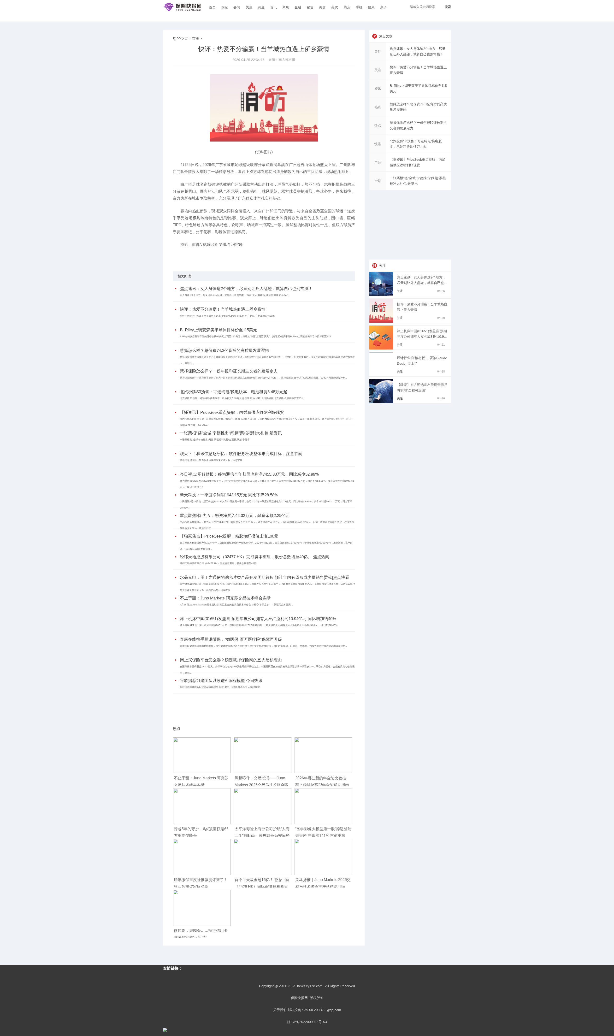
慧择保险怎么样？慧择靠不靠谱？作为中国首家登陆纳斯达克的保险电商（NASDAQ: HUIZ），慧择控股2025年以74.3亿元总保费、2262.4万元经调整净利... (264, 377)
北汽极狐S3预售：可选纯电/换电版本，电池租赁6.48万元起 (233, 392)
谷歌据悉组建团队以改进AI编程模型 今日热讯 (221, 680)
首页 (212, 7)
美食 (322, 7)
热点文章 (385, 36)
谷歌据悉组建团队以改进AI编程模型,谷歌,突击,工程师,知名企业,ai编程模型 (220, 687)
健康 (371, 7)
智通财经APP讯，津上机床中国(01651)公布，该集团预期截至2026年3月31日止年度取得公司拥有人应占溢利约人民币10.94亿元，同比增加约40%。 (260, 625)
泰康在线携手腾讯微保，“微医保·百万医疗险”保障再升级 (231, 639)
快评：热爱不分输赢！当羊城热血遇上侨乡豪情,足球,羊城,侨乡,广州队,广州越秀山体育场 (227, 315)
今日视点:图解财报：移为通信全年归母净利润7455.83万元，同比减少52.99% (249, 474)
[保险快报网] (182, 7)
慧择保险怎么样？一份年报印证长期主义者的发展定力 (229, 371)
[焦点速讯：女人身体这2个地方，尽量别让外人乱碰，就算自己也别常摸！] (382, 294)
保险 (224, 7)
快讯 (377, 144)
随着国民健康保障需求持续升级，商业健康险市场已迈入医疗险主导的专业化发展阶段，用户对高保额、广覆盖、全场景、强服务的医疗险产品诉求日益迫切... (264, 646)
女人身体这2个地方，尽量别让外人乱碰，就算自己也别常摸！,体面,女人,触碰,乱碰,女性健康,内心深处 (234, 295)
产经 (377, 162)
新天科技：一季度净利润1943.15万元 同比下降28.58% (229, 495)
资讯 (273, 7)
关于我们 (280, 1010)
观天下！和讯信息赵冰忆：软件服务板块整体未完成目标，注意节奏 (241, 453)
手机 (359, 7)
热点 (377, 107)
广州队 (216, 257)
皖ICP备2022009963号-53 (307, 1022)
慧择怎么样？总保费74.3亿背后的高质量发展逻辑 (224, 350)
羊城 (202, 257)
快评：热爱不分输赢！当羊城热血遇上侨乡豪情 (223, 309)
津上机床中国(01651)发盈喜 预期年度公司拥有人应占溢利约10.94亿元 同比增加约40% (258, 618)
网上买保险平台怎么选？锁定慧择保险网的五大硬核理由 (231, 660)
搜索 (448, 7)
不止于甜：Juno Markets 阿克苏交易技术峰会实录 (225, 598)
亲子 (383, 7)
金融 (298, 7)
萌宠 (346, 7)
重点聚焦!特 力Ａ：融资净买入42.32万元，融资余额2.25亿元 (234, 515)
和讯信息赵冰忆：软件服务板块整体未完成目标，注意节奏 (211, 460)
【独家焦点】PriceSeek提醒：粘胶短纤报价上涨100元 (229, 536)
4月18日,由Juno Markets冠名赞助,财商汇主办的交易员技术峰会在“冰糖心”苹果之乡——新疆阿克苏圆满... (236, 604)
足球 (195, 257)
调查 (261, 7)
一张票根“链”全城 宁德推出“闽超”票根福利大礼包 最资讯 (231, 433)
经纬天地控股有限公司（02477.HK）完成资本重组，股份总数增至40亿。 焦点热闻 (254, 557)
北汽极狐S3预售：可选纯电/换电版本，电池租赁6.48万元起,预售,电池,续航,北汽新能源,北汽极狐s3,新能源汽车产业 (242, 398)
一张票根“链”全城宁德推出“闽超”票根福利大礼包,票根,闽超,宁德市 (215, 439)
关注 (249, 7)
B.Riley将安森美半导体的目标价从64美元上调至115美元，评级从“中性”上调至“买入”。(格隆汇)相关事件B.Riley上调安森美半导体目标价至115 (255, 336)
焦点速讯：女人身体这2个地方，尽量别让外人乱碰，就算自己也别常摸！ (246, 288)
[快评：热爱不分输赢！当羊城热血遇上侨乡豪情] (382, 321)
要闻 (236, 7)
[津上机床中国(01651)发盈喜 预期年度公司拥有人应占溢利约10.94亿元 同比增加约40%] (382, 348)
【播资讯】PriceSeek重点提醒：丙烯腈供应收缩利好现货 (232, 412)
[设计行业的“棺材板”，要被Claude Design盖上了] (382, 375)
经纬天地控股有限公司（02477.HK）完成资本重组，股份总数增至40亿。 (219, 563)
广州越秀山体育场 (232, 257)
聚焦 (285, 7)
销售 (310, 7)
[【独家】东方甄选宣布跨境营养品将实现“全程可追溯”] (382, 402)
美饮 (334, 7)
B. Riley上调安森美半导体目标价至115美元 (218, 330)
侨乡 (208, 257)
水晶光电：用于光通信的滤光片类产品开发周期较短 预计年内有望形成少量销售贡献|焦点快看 (264, 577)
